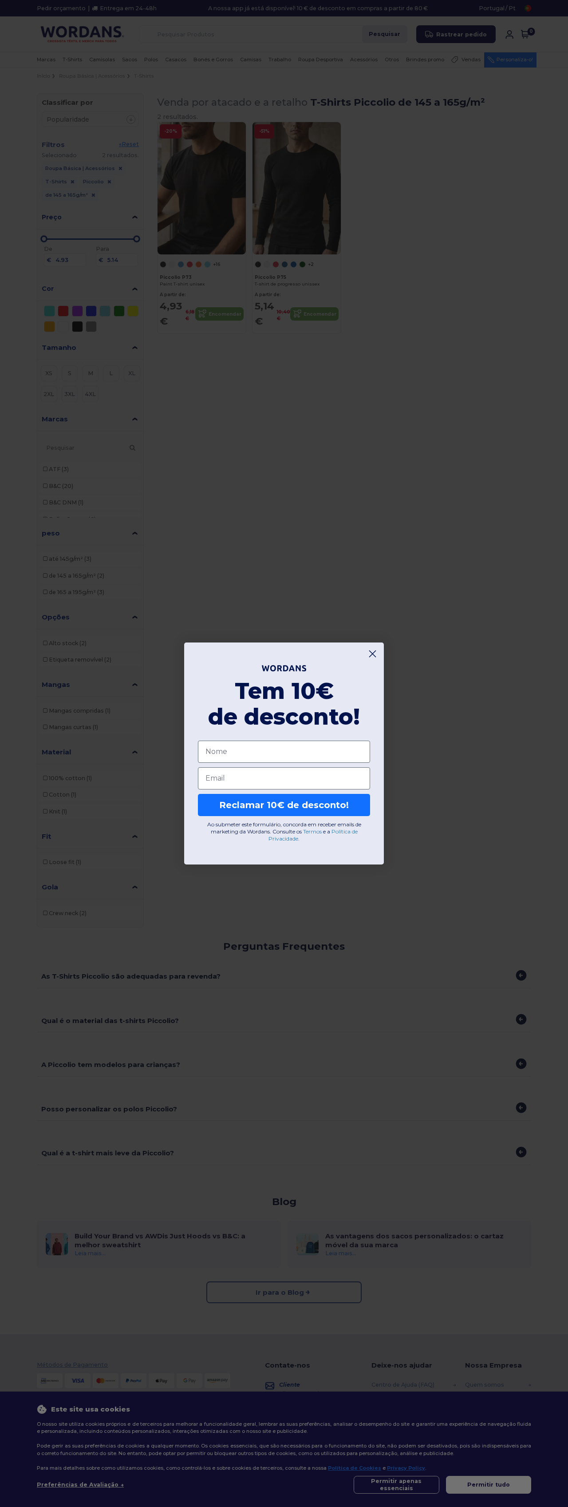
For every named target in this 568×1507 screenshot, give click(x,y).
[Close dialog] (372, 654)
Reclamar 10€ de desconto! (284, 805)
